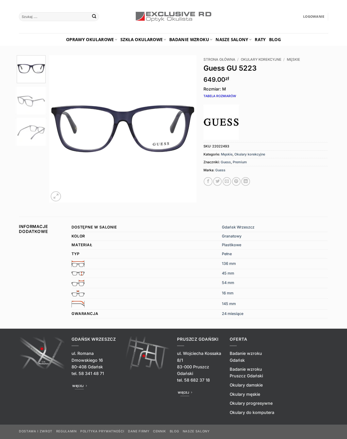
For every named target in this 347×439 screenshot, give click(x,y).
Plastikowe (231, 245)
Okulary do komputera (252, 412)
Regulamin (66, 431)
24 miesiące (232, 313)
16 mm (227, 293)
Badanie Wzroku (189, 39)
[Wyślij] (94, 16)
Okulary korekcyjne (261, 59)
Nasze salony (232, 39)
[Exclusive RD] (174, 17)
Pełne (227, 254)
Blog (275, 39)
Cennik (159, 431)
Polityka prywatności (102, 431)
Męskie (293, 59)
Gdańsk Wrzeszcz (238, 227)
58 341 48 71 (91, 373)
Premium (240, 162)
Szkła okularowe (141, 39)
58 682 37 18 (197, 380)
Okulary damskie (246, 385)
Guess (226, 162)
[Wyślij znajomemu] (227, 181)
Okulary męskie (245, 394)
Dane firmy (138, 431)
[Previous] (58, 129)
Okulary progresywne (251, 403)
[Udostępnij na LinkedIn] (245, 181)
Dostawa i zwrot (35, 431)
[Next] (187, 129)
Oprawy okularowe (90, 39)
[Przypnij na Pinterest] (236, 181)
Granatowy (231, 236)
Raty (260, 39)
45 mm (228, 273)
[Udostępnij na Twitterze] (217, 181)
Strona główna (219, 59)
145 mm (229, 303)
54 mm (228, 282)
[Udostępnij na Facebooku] (208, 181)
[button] (314, 17)
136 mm (229, 263)
